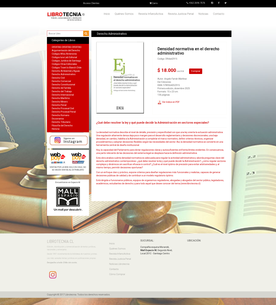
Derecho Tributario (61, 122)
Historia (55, 129)
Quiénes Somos (124, 13)
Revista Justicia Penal (181, 13)
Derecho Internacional (63, 95)
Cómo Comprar (117, 274)
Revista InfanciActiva (150, 13)
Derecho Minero (60, 101)
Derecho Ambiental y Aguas (66, 71)
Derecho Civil (58, 78)
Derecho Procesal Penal (64, 111)
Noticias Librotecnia (119, 264)
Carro (155, 3)
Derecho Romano (60, 115)
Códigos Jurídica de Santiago (66, 60)
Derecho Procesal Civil (63, 108)
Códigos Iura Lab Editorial (64, 57)
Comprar (195, 71)
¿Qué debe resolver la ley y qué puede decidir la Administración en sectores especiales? (152, 122)
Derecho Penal (59, 105)
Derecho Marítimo (61, 98)
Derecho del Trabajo (62, 91)
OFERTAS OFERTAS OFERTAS (66, 47)
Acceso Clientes (91, 3)
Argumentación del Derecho (66, 50)
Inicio (107, 13)
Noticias (203, 13)
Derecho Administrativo (64, 74)
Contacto (218, 13)
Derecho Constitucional (63, 84)
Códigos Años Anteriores (64, 54)
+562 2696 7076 (196, 3)
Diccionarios (58, 118)
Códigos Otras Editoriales (64, 64)
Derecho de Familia (61, 88)
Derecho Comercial (61, 81)
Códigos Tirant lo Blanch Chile (66, 67)
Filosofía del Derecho (62, 125)
